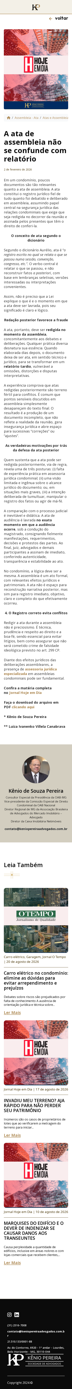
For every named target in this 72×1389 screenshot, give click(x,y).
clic (14, 707)
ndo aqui (27, 707)
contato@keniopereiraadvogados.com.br (36, 1333)
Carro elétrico (14, 957)
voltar (60, 18)
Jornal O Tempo (54, 957)
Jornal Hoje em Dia (25, 692)
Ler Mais (12, 1012)
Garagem (33, 957)
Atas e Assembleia (56, 118)
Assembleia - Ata (26, 118)
